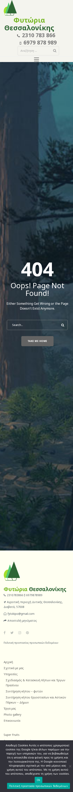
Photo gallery (12, 714)
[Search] (55, 50)
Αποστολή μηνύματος (22, 620)
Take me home (37, 341)
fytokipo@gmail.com (21, 614)
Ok (38, 779)
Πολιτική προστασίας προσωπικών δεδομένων (31, 642)
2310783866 (15, 595)
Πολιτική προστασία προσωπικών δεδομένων (38, 786)
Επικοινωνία (12, 720)
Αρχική (8, 662)
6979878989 (34, 595)
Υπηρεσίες (11, 674)
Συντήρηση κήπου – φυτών (24, 691)
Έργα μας (10, 708)
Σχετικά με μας (14, 668)
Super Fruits (11, 735)
